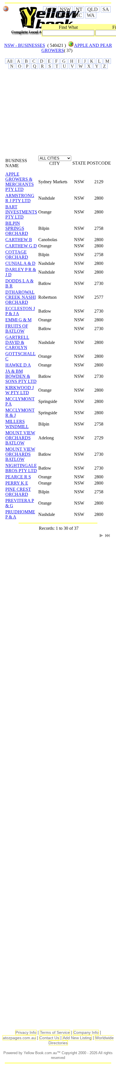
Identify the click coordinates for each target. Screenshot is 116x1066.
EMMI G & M (18, 319)
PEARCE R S (18, 476)
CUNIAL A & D (20, 263)
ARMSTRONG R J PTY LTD (19, 198)
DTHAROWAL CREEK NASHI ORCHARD (20, 297)
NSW (65, 9)
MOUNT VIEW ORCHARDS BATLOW (20, 437)
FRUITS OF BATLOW (16, 328)
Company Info (86, 1032)
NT (79, 9)
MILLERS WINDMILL (17, 424)
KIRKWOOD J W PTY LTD (19, 390)
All (9, 61)
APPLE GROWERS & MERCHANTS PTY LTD (19, 182)
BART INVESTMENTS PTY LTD (21, 211)
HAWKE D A (18, 365)
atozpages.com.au (19, 1038)
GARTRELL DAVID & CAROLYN (17, 342)
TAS (63, 15)
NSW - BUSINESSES (24, 45)
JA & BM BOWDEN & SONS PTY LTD (21, 376)
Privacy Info (25, 1032)
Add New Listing (77, 1038)
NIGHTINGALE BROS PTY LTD (21, 468)
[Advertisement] (56, 114)
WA (91, 15)
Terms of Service (55, 1032)
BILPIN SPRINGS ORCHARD (16, 228)
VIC (77, 15)
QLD (92, 9)
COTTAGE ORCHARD (16, 255)
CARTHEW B (18, 239)
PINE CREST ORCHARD (18, 492)
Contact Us (49, 1038)
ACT (50, 9)
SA (105, 9)
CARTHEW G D (21, 245)
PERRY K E (16, 483)
